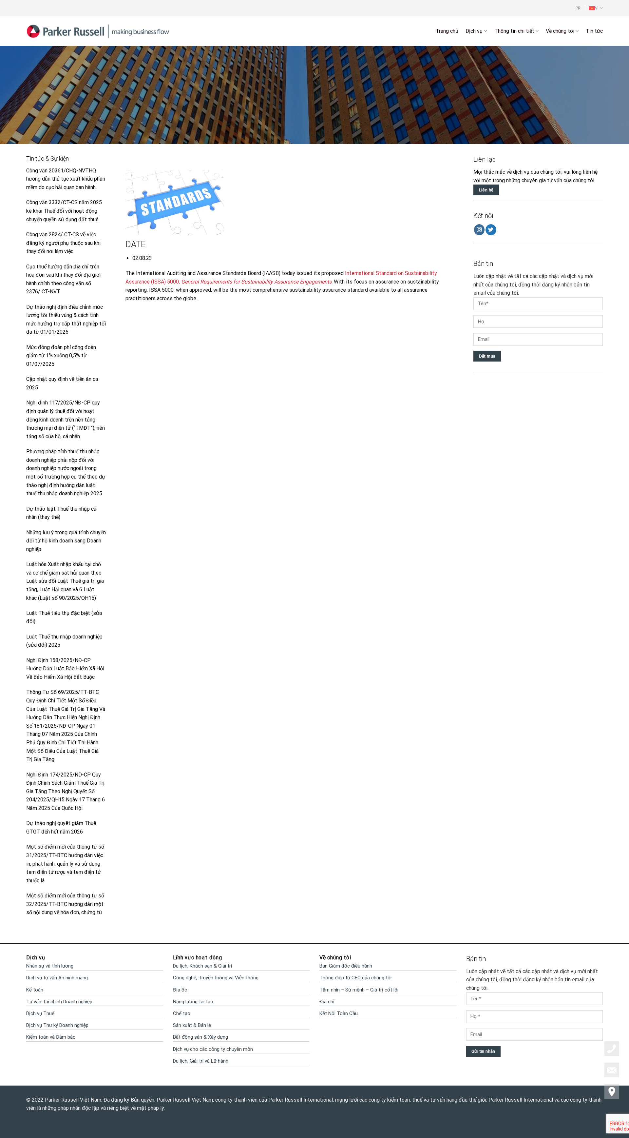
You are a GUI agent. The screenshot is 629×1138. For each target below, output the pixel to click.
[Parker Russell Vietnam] (98, 31)
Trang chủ (447, 31)
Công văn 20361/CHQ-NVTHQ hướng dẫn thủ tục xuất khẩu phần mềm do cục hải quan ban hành (65, 178)
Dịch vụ (474, 31)
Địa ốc (180, 990)
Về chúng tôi (560, 31)
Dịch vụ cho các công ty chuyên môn (213, 1049)
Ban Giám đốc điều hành (345, 966)
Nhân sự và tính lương (49, 966)
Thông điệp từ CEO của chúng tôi (355, 978)
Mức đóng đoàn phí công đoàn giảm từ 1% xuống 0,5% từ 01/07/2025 (61, 355)
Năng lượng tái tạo (193, 1002)
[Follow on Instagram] (479, 229)
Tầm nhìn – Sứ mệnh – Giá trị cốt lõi (358, 990)
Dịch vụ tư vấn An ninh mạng (57, 978)
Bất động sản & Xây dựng (200, 1037)
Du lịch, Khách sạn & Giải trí (202, 966)
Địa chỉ (326, 1002)
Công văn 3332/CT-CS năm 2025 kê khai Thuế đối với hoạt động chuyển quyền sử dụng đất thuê (64, 210)
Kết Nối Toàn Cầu (338, 1013)
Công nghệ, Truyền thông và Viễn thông (215, 978)
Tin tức (594, 31)
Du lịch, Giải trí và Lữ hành (200, 1061)
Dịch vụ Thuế (40, 1013)
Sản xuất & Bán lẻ (192, 1025)
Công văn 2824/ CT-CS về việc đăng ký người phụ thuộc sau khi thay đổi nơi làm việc (63, 242)
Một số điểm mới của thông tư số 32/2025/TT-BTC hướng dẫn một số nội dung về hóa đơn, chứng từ (65, 904)
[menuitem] (596, 8)
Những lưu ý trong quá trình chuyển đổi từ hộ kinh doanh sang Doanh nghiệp (66, 540)
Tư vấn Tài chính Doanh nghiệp (59, 1002)
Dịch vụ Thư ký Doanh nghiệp (57, 1025)
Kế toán (34, 990)
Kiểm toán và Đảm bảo (51, 1037)
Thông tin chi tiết (514, 31)
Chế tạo (181, 1013)
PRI (578, 8)
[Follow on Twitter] (491, 229)
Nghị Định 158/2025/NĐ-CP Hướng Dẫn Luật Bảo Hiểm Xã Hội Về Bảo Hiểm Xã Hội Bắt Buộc (65, 668)
